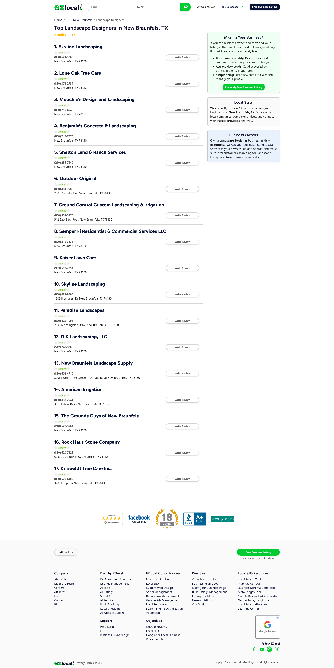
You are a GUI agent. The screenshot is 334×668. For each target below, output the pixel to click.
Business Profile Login (206, 584)
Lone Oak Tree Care (80, 73)
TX (67, 20)
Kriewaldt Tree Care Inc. (86, 468)
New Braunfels (82, 20)
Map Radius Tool (249, 584)
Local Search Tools (250, 579)
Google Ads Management (163, 600)
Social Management (159, 592)
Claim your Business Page (209, 588)
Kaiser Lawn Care (77, 257)
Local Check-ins (110, 609)
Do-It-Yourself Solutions (116, 579)
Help (57, 596)
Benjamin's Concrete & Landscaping (97, 126)
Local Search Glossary (252, 604)
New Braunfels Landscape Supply (97, 363)
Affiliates (60, 592)
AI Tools (105, 588)
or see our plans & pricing (258, 558)
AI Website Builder (112, 613)
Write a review (206, 7)
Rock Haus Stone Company (90, 442)
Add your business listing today (251, 145)
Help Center (108, 627)
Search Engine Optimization (164, 609)
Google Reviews (156, 627)
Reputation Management (162, 596)
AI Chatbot (153, 613)
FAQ (103, 631)
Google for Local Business (163, 635)
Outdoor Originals (79, 178)
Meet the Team (64, 584)
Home (58, 20)
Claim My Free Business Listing (243, 87)
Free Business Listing (258, 552)
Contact (59, 600)
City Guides (199, 604)
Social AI (105, 596)
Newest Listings (202, 600)
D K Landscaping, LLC (84, 336)
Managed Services (158, 579)
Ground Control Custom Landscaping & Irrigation (111, 205)
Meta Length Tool (249, 592)
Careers (59, 588)
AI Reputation (109, 600)
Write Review (182, 57)
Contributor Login (204, 579)
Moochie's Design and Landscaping (96, 99)
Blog (57, 604)
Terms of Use (94, 663)
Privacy (80, 663)
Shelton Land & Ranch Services (92, 152)
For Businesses (229, 7)
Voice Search (154, 639)
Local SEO (152, 584)
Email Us (67, 552)
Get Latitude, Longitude (253, 600)
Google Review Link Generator (258, 596)
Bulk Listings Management (209, 592)
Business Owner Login (115, 635)
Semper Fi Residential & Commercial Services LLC (112, 231)
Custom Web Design (159, 588)
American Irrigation (81, 389)
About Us (60, 579)
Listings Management (114, 584)
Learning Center (248, 609)
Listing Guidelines (203, 596)
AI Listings (107, 592)
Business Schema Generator (256, 588)
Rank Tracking (109, 604)
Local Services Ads (158, 604)
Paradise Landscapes (82, 310)
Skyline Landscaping (80, 46)
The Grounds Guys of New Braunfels (100, 416)
